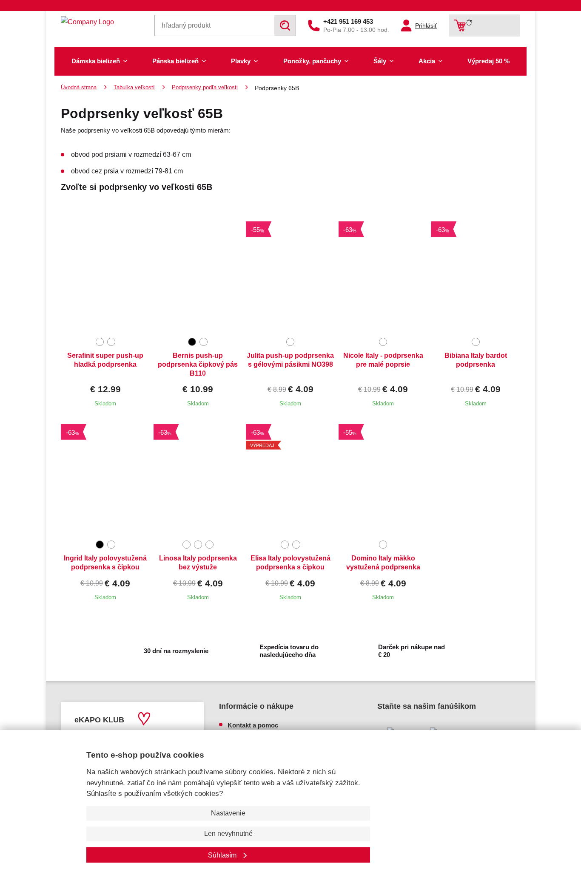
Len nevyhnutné (228, 833)
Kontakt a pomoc (253, 725)
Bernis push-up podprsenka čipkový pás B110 (198, 364)
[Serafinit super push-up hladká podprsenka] (105, 277)
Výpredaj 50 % (488, 61)
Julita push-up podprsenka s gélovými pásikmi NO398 (290, 360)
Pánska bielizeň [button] (175, 61)
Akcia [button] (427, 61)
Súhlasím (223, 855)
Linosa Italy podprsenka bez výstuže (198, 563)
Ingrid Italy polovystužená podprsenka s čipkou (105, 563)
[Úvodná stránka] (101, 22)
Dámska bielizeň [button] (95, 61)
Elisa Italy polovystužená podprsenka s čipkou (290, 563)
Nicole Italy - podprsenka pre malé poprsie (383, 360)
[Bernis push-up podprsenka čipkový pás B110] (198, 277)
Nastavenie (228, 813)
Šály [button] (379, 61)
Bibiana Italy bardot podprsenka (475, 360)
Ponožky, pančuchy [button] (312, 61)
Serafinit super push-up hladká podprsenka (105, 360)
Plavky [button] (241, 61)
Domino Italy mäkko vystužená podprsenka (383, 563)
